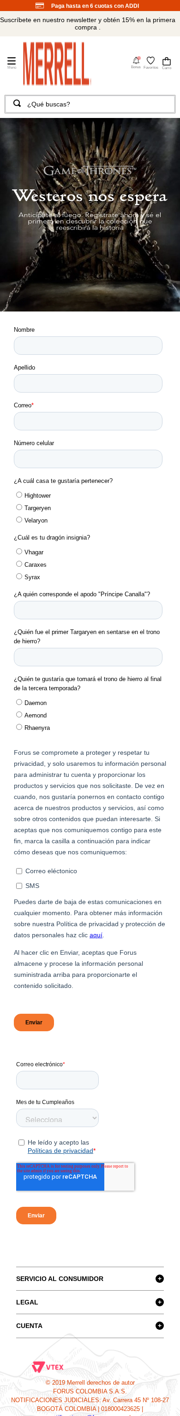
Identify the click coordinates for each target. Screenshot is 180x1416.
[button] (136, 63)
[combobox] (90, 104)
